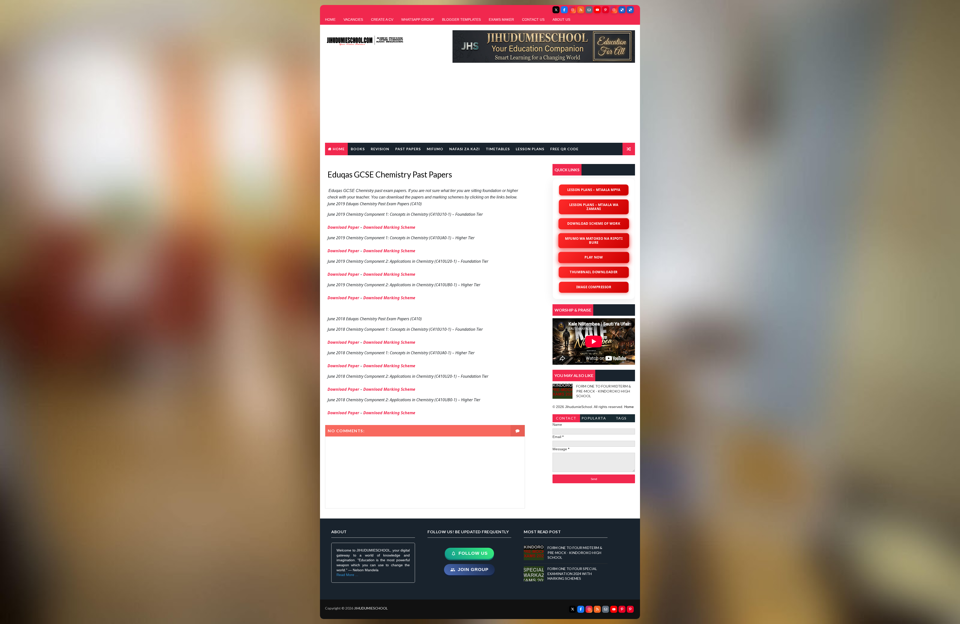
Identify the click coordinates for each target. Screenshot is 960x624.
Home (339, 149)
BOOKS (358, 149)
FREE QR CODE (564, 149)
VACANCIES (353, 20)
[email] (589, 9)
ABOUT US (561, 20)
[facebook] (564, 9)
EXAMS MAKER (501, 20)
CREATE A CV (382, 20)
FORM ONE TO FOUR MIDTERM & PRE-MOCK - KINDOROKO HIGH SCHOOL (603, 391)
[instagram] (572, 9)
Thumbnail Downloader (594, 272)
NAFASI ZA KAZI (464, 149)
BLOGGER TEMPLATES (461, 20)
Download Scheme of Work (593, 223)
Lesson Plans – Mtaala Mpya (594, 190)
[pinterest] (605, 9)
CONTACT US (533, 20)
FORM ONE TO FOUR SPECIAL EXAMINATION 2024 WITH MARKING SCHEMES (572, 573)
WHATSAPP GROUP (417, 20)
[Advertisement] (480, 105)
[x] (556, 9)
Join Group (473, 569)
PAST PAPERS (408, 149)
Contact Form (566, 419)
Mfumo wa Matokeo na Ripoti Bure (593, 240)
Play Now (594, 257)
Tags (621, 418)
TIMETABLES (498, 149)
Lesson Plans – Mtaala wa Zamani (594, 206)
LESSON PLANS (530, 149)
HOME (330, 20)
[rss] (580, 9)
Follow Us (473, 553)
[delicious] (622, 9)
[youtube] (597, 9)
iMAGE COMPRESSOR (593, 287)
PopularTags (594, 419)
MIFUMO (435, 149)
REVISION (380, 149)
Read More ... (347, 575)
